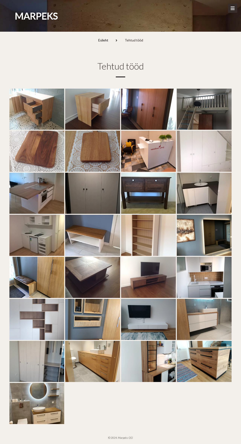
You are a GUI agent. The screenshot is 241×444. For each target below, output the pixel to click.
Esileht (103, 40)
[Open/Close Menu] (232, 8)
